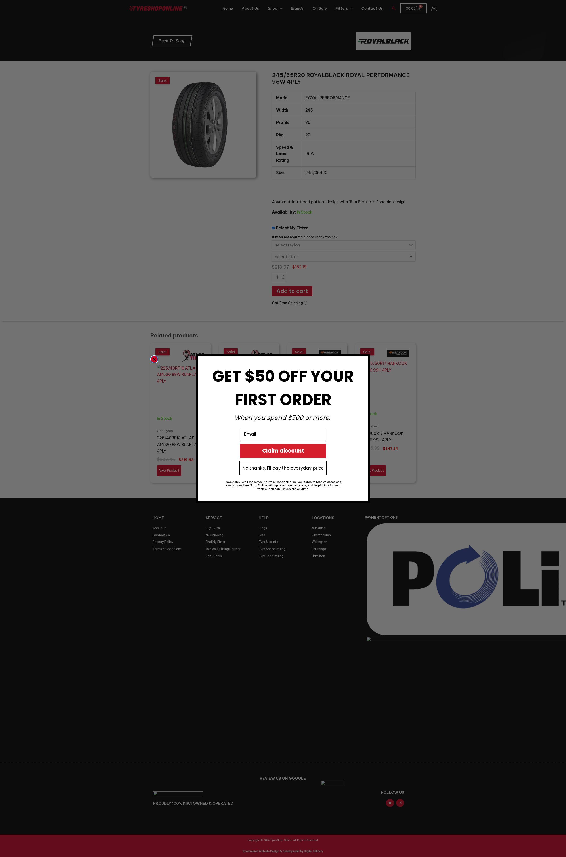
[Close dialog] (154, 359)
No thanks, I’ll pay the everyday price (283, 468)
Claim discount (283, 450)
